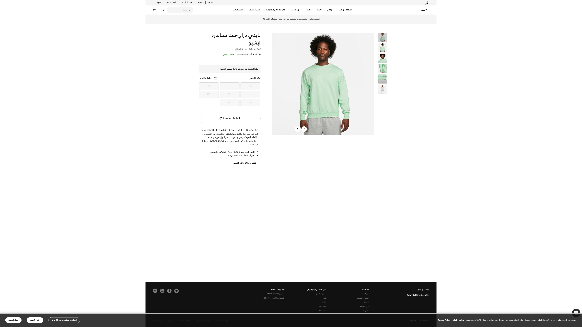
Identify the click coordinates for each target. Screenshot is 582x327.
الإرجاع (366, 302)
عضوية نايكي (321, 293)
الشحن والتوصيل (362, 298)
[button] (344, 10)
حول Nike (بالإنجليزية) (316, 289)
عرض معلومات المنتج (244, 163)
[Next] (304, 129)
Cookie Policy (444, 320)
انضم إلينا (266, 19)
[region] (291, 320)
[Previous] (297, 129)
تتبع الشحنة (364, 293)
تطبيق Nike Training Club (273, 298)
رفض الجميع (35, 320)
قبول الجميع (13, 320)
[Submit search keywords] (190, 10)
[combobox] (180, 10)
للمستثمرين (322, 306)
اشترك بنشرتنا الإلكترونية (418, 295)
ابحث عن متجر (171, 2)
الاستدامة (322, 310)
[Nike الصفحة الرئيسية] (425, 10)
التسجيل (200, 2)
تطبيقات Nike (277, 289)
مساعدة (211, 2)
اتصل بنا (366, 310)
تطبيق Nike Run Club (275, 293)
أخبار (324, 298)
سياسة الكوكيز (458, 320)
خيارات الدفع (364, 306)
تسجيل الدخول (186, 2)
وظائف (323, 302)
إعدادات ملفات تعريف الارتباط (64, 320)
